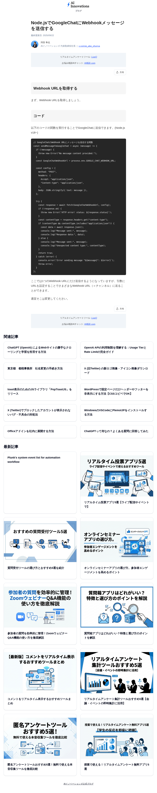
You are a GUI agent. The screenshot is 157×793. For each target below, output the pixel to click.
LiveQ (94, 57)
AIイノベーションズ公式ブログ (79, 784)
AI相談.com (89, 63)
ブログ (78, 11)
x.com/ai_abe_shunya (89, 46)
